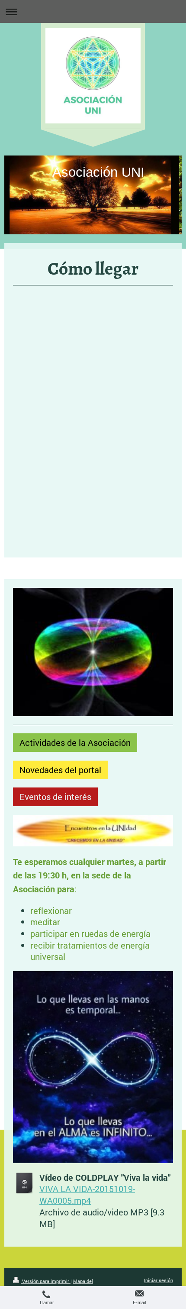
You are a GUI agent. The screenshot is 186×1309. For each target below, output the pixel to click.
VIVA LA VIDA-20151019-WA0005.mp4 (87, 1194)
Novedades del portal (60, 769)
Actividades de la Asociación (75, 742)
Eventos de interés (55, 796)
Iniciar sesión (158, 1280)
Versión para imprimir (46, 1281)
